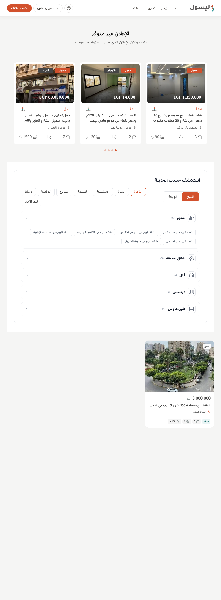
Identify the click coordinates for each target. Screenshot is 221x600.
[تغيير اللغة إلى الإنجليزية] (69, 8)
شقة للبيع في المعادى (179, 241)
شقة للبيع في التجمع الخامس (137, 232)
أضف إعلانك (19, 8)
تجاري (151, 8)
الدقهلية (46, 191)
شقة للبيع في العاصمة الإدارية (51, 232)
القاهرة (138, 191)
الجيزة (121, 191)
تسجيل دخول (46, 8)
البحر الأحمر (31, 201)
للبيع (177, 8)
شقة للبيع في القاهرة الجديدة (94, 232)
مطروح (64, 191)
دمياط (28, 191)
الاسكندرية (102, 191)
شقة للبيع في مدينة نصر (177, 232)
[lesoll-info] (154, 109)
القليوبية (82, 191)
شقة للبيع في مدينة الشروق (141, 241)
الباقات (137, 8)
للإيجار (165, 8)
